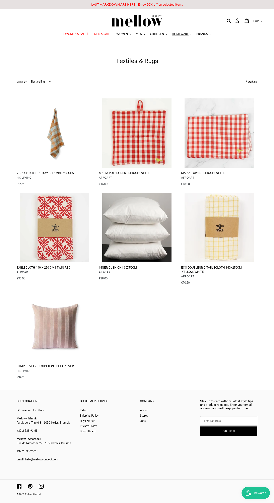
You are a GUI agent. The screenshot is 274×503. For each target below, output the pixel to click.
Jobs (143, 420)
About (144, 410)
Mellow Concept (33, 494)
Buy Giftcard (87, 431)
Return (84, 410)
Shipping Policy (89, 415)
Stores (144, 415)
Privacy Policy (88, 426)
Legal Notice (87, 420)
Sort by (22, 81)
